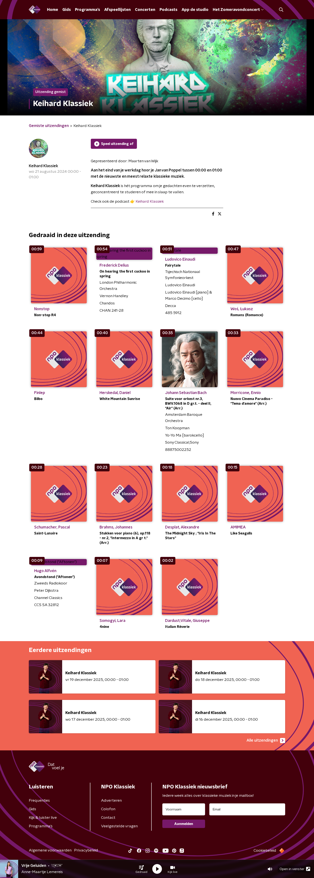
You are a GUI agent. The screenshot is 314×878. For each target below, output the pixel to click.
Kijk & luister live (43, 818)
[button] (141, 869)
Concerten (145, 10)
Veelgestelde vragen (119, 826)
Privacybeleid (86, 850)
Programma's (87, 10)
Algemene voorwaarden (50, 850)
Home (52, 10)
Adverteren (111, 801)
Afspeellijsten (117, 10)
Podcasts (168, 10)
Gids (66, 10)
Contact (108, 818)
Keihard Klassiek (43, 166)
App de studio (195, 10)
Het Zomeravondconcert (236, 10)
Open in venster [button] (292, 869)
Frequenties (39, 801)
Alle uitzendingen (262, 740)
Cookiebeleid (265, 851)
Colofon (108, 809)
